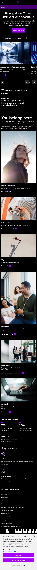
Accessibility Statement (8, 517)
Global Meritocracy (6, 523)
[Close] (34, 536)
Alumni (3, 501)
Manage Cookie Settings (18, 565)
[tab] (18, 98)
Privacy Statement (6, 504)
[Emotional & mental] (18, 157)
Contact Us (4, 497)
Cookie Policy (5, 513)
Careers (3, 7)
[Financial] (18, 389)
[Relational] (18, 208)
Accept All (18, 555)
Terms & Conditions (7, 510)
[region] (18, 552)
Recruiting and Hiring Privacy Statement (12, 507)
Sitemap (3, 520)
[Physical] (18, 245)
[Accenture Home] (18, 2)
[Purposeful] (18, 298)
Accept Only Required (18, 560)
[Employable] (18, 351)
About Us (4, 494)
